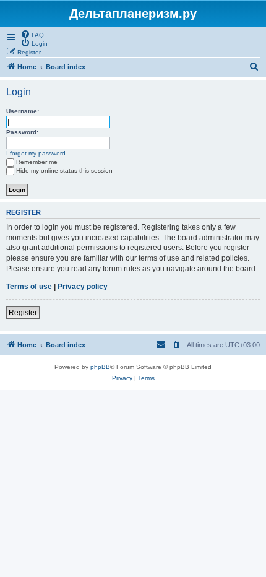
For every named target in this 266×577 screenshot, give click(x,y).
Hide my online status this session (64, 170)
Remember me (37, 161)
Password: (22, 132)
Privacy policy (83, 286)
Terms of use (29, 286)
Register (23, 312)
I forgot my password (36, 153)
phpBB (100, 366)
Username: (22, 111)
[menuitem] (32, 34)
